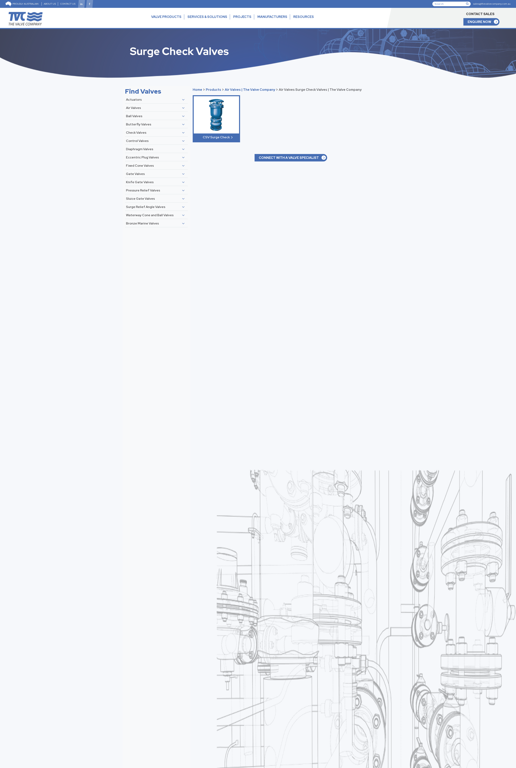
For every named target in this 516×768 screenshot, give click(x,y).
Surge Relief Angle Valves (145, 207)
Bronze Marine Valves (142, 223)
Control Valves (137, 141)
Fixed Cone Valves (140, 165)
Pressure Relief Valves (143, 190)
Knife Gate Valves (140, 182)
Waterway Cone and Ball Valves (150, 215)
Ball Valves (134, 116)
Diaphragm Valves (139, 149)
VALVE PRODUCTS (166, 17)
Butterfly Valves (138, 124)
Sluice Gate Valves (140, 198)
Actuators (134, 99)
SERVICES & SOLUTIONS (207, 17)
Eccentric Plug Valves (142, 157)
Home (197, 90)
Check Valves (136, 132)
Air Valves (133, 108)
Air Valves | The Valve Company (250, 90)
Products (213, 90)
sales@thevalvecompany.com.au (492, 3)
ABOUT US (50, 3)
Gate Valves (135, 174)
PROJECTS (242, 17)
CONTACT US (67, 3)
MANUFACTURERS (272, 17)
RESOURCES (303, 17)
